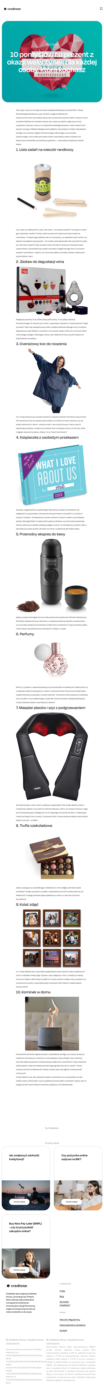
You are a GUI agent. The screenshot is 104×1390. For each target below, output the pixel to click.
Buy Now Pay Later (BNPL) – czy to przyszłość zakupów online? (25, 1227)
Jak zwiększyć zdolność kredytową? (24, 1157)
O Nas (62, 1291)
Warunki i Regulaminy (70, 1319)
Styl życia (52, 44)
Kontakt (63, 1330)
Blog (62, 1296)
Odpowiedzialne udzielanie (72, 1325)
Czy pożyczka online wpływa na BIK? (74, 1157)
